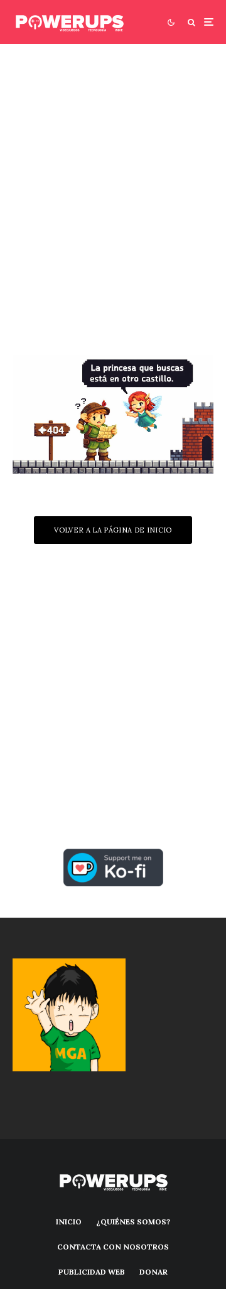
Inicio (69, 1221)
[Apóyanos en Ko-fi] (113, 856)
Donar (153, 1271)
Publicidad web (91, 1271)
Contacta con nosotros (113, 1246)
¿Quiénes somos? (133, 1221)
